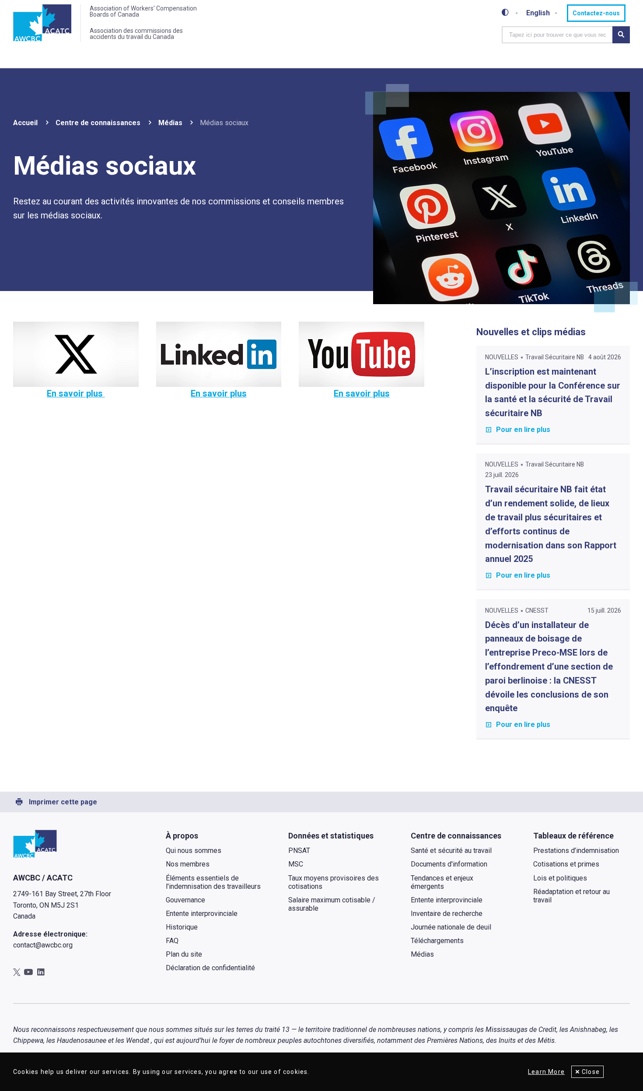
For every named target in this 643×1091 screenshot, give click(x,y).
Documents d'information (449, 864)
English (538, 13)
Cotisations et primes (566, 864)
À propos (182, 835)
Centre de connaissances (98, 123)
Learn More (546, 1072)
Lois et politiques (560, 878)
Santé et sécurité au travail (451, 850)
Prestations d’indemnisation (576, 850)
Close (591, 1071)
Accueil (25, 123)
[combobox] (557, 34)
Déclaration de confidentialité (210, 968)
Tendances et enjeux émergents (442, 882)
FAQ (172, 941)
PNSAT (299, 850)
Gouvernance (185, 900)
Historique (182, 927)
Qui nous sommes (193, 850)
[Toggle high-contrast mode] (505, 13)
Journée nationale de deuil (451, 927)
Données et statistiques (331, 835)
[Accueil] (42, 23)
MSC (295, 864)
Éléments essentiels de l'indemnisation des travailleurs (213, 882)
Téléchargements (437, 941)
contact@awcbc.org (43, 945)
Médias (170, 123)
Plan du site (184, 954)
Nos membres (188, 864)
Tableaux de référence (573, 835)
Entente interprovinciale (202, 913)
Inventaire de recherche (446, 913)
